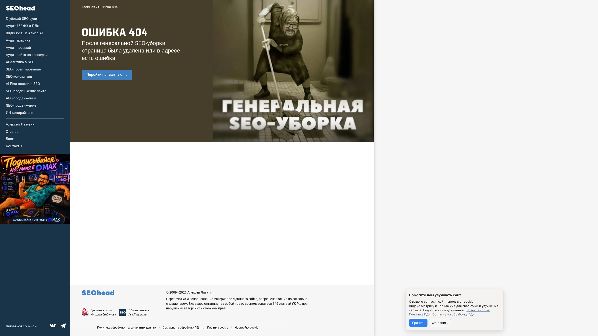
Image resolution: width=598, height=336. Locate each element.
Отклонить (440, 323)
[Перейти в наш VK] (52, 325)
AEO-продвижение (21, 98)
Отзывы (12, 132)
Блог (10, 139)
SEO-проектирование (23, 69)
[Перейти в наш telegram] (62, 325)
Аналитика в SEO (20, 62)
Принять (418, 323)
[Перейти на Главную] (20, 8)
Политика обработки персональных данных (126, 327)
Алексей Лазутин (20, 124)
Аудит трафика (18, 40)
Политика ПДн (420, 314)
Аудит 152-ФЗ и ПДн (22, 26)
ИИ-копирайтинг (19, 113)
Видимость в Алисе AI (24, 33)
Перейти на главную (104, 74)
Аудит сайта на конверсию (28, 55)
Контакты (14, 146)
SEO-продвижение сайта (26, 91)
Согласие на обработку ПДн (181, 327)
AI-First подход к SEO (23, 84)
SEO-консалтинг (19, 76)
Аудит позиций (18, 48)
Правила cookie (217, 327)
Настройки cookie (246, 327)
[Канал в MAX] (35, 189)
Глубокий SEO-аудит (22, 19)
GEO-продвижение (21, 105)
